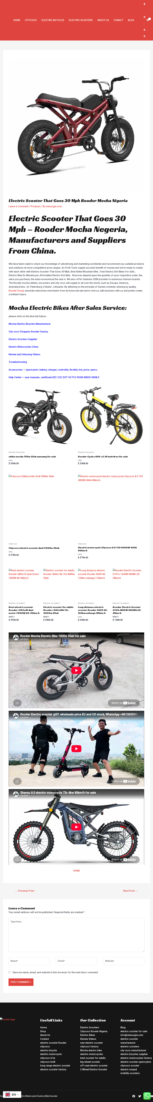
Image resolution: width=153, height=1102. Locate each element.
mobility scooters (130, 1073)
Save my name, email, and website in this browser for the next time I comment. (55, 972)
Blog (131, 20)
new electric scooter (91, 1042)
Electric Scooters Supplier (23, 339)
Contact (44, 1039)
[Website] (123, 961)
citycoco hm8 (47, 1061)
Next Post (130, 890)
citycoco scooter (129, 1065)
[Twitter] (139, 1096)
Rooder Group (16, 290)
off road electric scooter (94, 1065)
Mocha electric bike (91, 1050)
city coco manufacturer (133, 1050)
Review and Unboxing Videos (24, 354)
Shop (43, 1031)
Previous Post (24, 890)
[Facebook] (133, 1096)
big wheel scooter (90, 1061)
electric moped (128, 1069)
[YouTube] (151, 1096)
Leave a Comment (19, 206)
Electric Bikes (87, 1035)
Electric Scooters (81, 20)
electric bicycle (48, 1050)
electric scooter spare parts (135, 1061)
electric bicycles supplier (134, 1054)
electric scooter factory (53, 1069)
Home (16, 20)
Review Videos (88, 1039)
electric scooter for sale (133, 1031)
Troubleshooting (18, 362)
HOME (76, 870)
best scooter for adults (93, 1058)
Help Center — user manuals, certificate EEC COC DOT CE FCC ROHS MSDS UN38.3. (54, 377)
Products (36, 206)
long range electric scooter (55, 1065)
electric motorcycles (91, 1054)
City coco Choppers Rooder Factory (28, 331)
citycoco (45, 1046)
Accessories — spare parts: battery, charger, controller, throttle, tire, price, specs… (54, 369)
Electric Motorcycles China (23, 346)
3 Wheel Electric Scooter (93, 1069)
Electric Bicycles (53, 20)
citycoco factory (89, 1046)
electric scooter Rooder (53, 1042)
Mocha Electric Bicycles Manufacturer (30, 323)
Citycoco (31, 20)
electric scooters (129, 1046)
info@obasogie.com (131, 1035)
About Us (103, 20)
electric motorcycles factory (136, 1058)
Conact (118, 20)
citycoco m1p (47, 1058)
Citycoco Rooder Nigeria (93, 1031)
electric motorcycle (51, 1054)
